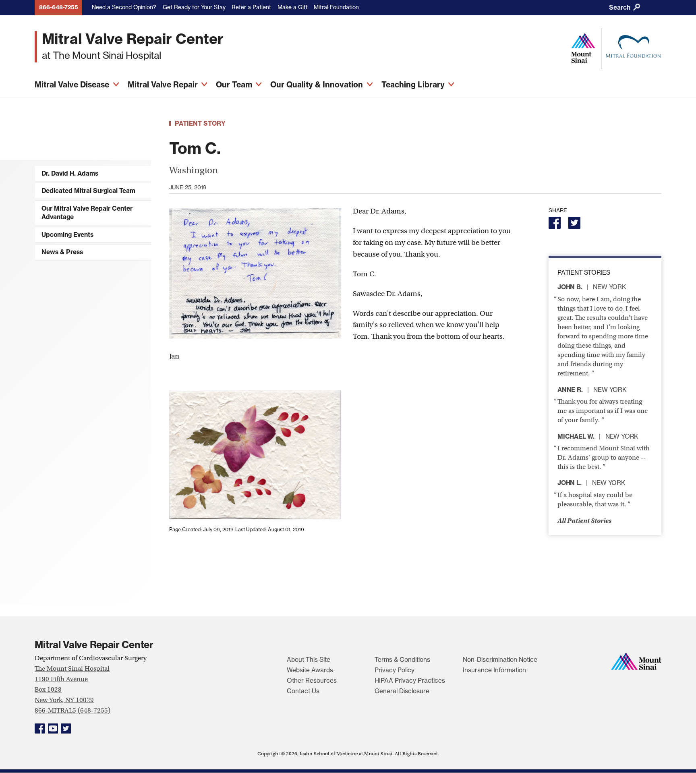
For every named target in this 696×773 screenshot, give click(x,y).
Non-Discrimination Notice (500, 659)
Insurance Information (494, 670)
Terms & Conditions (402, 659)
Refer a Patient (251, 7)
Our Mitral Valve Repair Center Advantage (87, 213)
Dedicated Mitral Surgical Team (88, 191)
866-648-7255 (58, 7)
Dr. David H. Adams (69, 173)
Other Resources (312, 680)
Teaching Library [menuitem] (414, 84)
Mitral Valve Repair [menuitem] (164, 84)
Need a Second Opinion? (124, 7)
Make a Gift (293, 7)
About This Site (308, 659)
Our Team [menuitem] (235, 84)
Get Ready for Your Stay (194, 7)
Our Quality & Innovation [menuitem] (317, 84)
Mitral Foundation (336, 7)
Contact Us (303, 691)
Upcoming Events (67, 234)
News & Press (62, 252)
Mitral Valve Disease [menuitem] (73, 84)
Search (620, 7)
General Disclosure (402, 691)
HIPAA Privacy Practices (410, 680)
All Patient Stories (584, 520)
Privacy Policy (394, 670)
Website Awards (310, 670)
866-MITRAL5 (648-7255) (72, 710)
